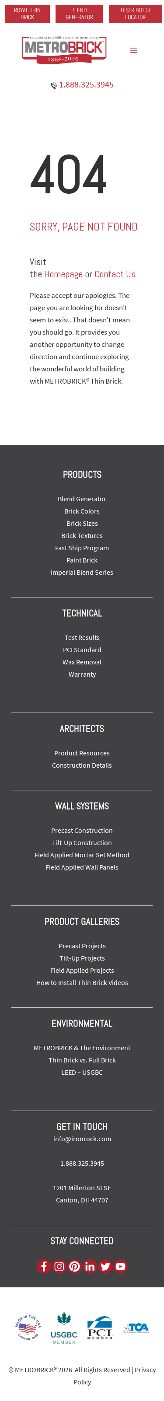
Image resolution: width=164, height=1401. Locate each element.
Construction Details (82, 765)
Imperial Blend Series (82, 572)
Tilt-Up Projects (82, 958)
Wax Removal (82, 661)
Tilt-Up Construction (82, 842)
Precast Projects (82, 945)
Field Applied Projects (82, 970)
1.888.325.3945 (85, 84)
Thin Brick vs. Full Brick (82, 1059)
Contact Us (115, 274)
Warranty (82, 674)
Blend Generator (82, 498)
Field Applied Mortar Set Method (82, 854)
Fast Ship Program (82, 547)
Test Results (82, 637)
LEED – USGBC (82, 1072)
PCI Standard (82, 649)
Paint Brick (82, 560)
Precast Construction (82, 830)
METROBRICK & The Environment (82, 1047)
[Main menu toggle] (134, 50)
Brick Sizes (82, 523)
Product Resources (82, 752)
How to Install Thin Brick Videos (82, 982)
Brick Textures (82, 535)
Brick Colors (82, 511)
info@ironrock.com (82, 1138)
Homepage (63, 274)
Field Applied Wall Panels (82, 867)
